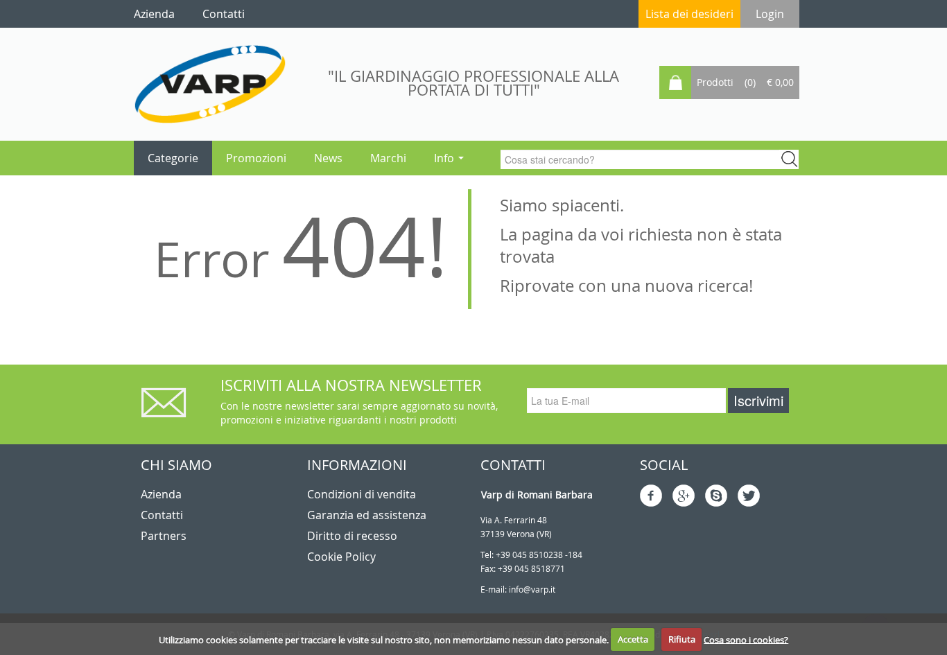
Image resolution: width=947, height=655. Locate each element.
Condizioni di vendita (361, 494)
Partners (163, 535)
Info (445, 158)
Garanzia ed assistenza (366, 515)
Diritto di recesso (352, 535)
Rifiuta (681, 639)
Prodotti (715, 82)
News (328, 158)
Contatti (162, 515)
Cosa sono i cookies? (746, 639)
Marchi (388, 158)
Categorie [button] (173, 158)
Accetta (633, 639)
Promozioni (256, 158)
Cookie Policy (341, 556)
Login (770, 14)
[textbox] (643, 159)
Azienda (161, 494)
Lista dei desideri (689, 14)
